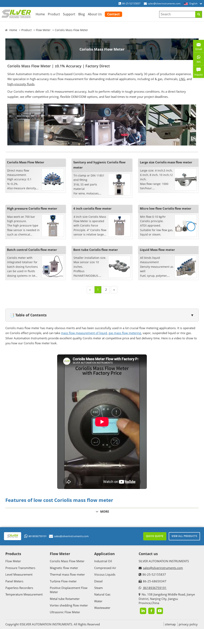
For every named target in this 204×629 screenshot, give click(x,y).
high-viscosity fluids (20, 84)
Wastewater (102, 608)
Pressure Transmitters (20, 568)
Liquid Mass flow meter (157, 250)
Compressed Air (105, 568)
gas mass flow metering (125, 333)
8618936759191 (37, 536)
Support (69, 14)
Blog (81, 14)
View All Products (184, 536)
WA (197, 62)
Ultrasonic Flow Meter (65, 612)
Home (40, 14)
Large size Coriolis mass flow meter (166, 162)
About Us (95, 14)
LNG (182, 79)
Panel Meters (14, 581)
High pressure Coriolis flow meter (32, 208)
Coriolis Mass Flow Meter (71, 30)
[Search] (198, 14)
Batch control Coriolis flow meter (32, 250)
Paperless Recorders (19, 588)
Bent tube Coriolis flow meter (95, 250)
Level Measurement (18, 574)
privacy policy (188, 624)
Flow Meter (43, 30)
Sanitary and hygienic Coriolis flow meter (99, 164)
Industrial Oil (103, 561)
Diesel (98, 581)
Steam (98, 588)
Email (197, 47)
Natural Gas (102, 594)
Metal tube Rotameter (65, 599)
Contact (113, 14)
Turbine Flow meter (63, 581)
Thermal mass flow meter (67, 574)
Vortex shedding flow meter (69, 605)
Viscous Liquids (104, 574)
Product (54, 14)
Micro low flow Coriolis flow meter (165, 208)
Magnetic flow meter (64, 568)
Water (98, 601)
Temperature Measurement (24, 594)
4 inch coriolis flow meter (92, 208)
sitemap (170, 624)
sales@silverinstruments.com (164, 3)
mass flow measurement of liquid (84, 333)
